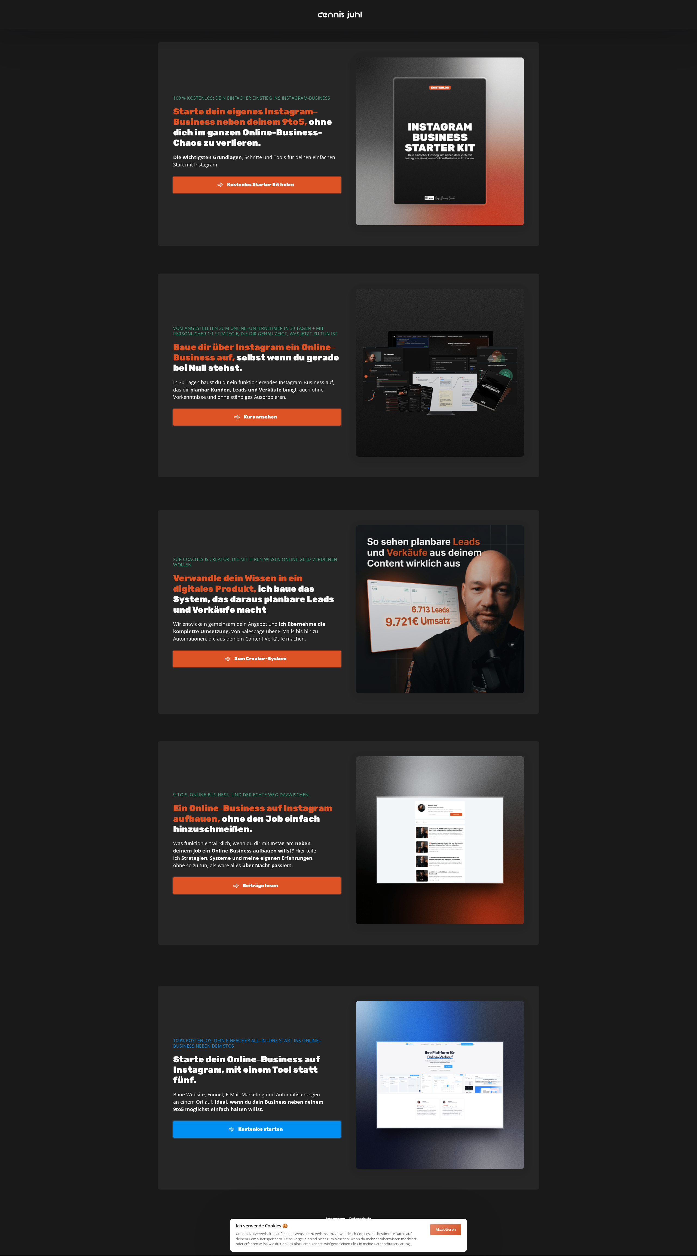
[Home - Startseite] (340, 14)
